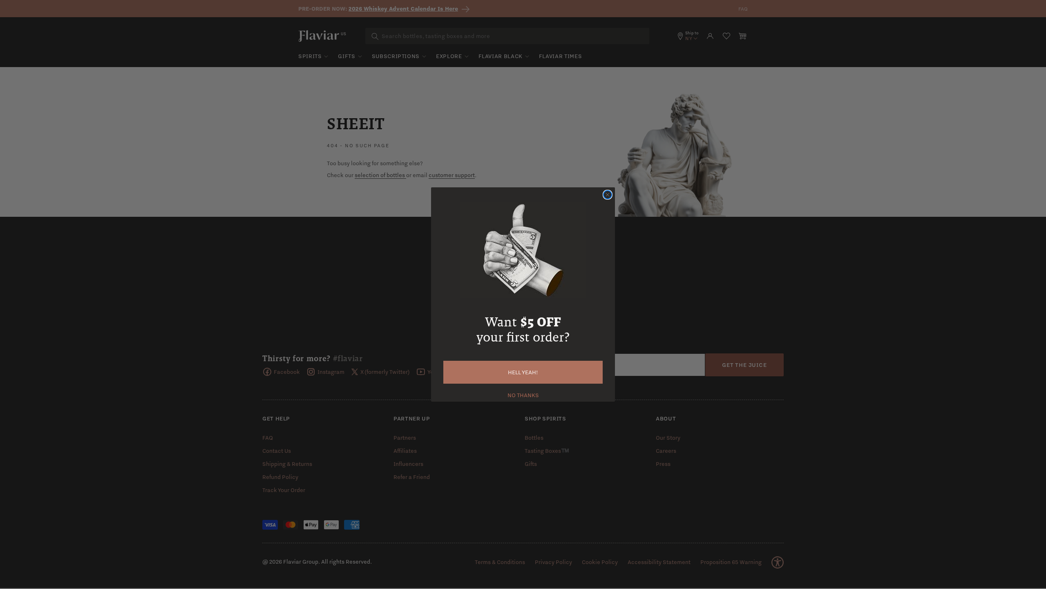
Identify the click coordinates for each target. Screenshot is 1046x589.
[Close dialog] (607, 195)
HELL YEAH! (523, 372)
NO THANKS (523, 394)
